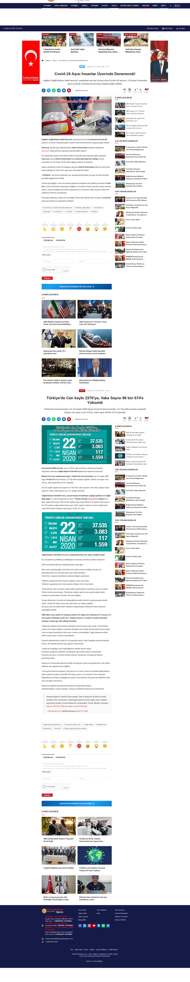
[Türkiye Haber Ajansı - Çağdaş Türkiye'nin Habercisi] (53, 911)
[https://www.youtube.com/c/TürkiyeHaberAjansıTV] (94, 925)
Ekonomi (94, 5)
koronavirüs (92, 499)
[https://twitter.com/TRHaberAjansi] (84, 925)
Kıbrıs (155, 5)
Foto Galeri (168, 28)
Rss (72, 949)
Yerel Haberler (102, 910)
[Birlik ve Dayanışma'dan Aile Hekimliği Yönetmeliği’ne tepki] (59, 884)
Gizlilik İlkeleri (113, 949)
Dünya (163, 5)
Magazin (145, 5)
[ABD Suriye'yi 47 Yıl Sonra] (95, 309)
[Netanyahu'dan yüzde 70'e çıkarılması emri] (59, 338)
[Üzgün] (105, 225)
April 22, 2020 (82, 711)
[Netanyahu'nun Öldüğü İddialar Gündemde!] (95, 367)
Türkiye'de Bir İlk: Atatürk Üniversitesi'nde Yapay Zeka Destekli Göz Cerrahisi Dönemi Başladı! (92, 840)
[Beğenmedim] (70, 225)
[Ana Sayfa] (42, 60)
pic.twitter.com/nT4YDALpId (76, 706)
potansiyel (46, 151)
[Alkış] (53, 225)
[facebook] (44, 90)
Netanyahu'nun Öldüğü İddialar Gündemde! (92, 381)
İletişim (92, 949)
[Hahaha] (88, 225)
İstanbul (74, 5)
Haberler (48, 60)
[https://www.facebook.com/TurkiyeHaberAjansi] (80, 925)
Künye (86, 949)
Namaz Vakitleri (120, 920)
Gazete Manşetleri (121, 913)
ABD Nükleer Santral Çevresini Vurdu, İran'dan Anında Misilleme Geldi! (57, 323)
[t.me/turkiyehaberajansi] (108, 925)
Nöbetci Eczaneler (121, 916)
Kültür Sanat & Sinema (130, 5)
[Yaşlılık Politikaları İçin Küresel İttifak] (59, 855)
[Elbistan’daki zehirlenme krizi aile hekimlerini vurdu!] (95, 884)
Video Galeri (153, 28)
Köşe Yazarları (83, 916)
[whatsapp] (54, 90)
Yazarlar (181, 28)
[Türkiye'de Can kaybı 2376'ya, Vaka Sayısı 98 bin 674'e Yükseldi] (77, 444)
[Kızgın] (79, 225)
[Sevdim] (62, 225)
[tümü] (170, 5)
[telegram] (59, 90)
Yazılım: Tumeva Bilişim (94, 961)
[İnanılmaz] (96, 225)
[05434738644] (103, 925)
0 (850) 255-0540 (52, 942)
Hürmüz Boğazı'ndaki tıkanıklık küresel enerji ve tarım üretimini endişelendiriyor (92, 352)
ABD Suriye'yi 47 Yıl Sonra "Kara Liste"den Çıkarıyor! (93, 323)
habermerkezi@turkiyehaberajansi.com (59, 939)
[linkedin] (64, 90)
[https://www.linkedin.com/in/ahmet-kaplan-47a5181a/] (98, 925)
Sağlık (114, 5)
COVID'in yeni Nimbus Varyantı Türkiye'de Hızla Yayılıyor (92, 869)
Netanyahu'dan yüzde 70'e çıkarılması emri (54, 352)
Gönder (47, 278)
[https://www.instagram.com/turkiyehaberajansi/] (89, 925)
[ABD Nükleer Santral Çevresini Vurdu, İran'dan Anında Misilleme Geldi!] (59, 309)
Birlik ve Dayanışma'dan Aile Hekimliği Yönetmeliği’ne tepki (56, 898)
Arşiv (98, 913)
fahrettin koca (56, 711)
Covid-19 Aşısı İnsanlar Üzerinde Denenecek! (73, 60)
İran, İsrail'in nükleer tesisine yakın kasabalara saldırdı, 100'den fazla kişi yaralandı (57, 381)
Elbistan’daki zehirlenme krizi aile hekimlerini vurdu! (93, 898)
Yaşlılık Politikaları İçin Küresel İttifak (58, 868)
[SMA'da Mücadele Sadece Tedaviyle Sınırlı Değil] (59, 826)
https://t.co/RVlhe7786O (55, 706)
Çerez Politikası (101, 949)
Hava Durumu (120, 910)
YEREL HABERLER (60, 5)
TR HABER (47, 5)
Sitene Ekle (79, 949)
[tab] (48, 240)
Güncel (85, 5)
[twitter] (49, 90)
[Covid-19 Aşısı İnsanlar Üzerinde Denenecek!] (77, 116)
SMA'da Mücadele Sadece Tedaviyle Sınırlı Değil (58, 840)
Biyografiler (82, 920)
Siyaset (105, 5)
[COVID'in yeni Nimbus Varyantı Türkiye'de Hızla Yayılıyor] (95, 855)
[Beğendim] (45, 225)
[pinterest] (69, 90)
